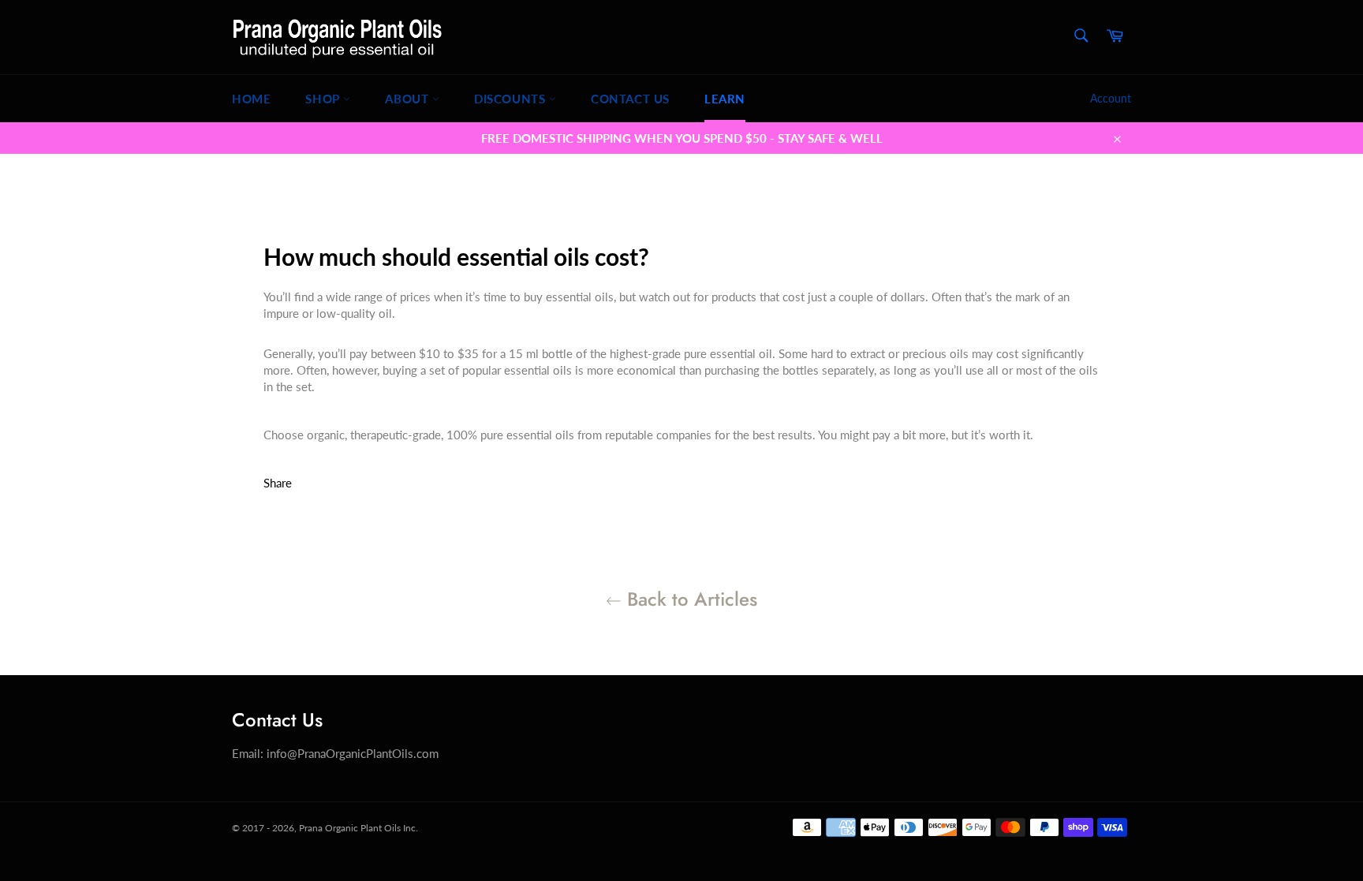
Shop (324, 98)
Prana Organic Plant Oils (350, 828)
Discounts (511, 98)
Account (1110, 98)
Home (251, 98)
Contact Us (630, 98)
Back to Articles (689, 599)
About (408, 98)
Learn (724, 98)
